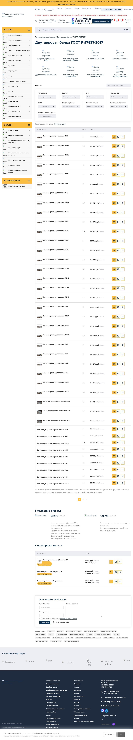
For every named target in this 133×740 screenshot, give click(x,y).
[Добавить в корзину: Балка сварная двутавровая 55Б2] (114, 364)
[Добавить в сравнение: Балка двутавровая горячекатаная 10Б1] (118, 429)
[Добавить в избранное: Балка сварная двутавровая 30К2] (123, 156)
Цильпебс (69, 638)
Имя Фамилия (44, 604)
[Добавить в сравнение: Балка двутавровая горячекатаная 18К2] (118, 436)
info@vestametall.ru (82, 23)
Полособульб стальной (103, 634)
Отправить (45, 622)
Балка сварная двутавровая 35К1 (55, 193)
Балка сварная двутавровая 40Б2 (56, 269)
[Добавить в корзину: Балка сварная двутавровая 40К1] (114, 250)
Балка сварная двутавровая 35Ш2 (56, 231)
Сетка (48, 715)
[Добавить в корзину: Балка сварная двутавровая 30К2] (114, 156)
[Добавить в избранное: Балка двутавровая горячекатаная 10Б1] (123, 429)
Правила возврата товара (84, 721)
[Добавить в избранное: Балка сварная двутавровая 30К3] (123, 165)
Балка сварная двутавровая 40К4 (56, 297)
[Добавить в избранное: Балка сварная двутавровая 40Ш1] (123, 260)
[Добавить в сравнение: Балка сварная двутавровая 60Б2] (118, 383)
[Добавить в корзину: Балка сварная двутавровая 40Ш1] (114, 260)
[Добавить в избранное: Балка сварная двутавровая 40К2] (123, 279)
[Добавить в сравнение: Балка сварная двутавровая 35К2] (118, 222)
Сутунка (89, 634)
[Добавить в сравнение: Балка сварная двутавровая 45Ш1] (118, 317)
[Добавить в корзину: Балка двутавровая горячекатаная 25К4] (114, 469)
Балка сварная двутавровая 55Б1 (55, 354)
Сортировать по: (41, 124)
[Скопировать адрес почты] (91, 23)
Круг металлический (91, 631)
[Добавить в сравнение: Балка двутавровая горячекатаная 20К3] (118, 449)
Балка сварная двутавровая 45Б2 (56, 325)
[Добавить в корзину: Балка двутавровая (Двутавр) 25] (111, 572)
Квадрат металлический (108, 631)
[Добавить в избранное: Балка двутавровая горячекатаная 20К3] (123, 449)
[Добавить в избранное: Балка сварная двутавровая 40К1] (123, 250)
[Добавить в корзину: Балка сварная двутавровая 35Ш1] (114, 203)
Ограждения (51, 703)
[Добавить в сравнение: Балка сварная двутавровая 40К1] (118, 250)
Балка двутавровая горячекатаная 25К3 (52, 463)
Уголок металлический (73, 631)
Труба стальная (52, 687)
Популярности (60, 124)
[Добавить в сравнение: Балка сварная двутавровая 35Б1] (118, 184)
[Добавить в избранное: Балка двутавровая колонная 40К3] (123, 411)
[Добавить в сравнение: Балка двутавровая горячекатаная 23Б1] (118, 456)
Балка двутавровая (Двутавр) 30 (55, 560)
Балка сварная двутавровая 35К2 (55, 221)
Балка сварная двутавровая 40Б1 (55, 240)
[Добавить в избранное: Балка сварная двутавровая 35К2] (123, 222)
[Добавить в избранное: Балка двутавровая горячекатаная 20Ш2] (123, 442)
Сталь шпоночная (41, 641)
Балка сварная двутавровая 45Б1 (55, 306)
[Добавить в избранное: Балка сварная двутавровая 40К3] (123, 288)
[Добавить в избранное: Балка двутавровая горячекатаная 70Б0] (123, 483)
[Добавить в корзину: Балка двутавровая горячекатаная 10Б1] (114, 429)
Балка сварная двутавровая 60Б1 (55, 373)
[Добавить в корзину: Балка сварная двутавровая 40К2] (114, 279)
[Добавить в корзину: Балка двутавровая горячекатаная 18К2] (114, 436)
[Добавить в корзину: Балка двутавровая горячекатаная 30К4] (114, 476)
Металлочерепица (53, 718)
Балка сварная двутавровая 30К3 (56, 164)
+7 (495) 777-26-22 (83, 19)
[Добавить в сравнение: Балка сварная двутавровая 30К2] (118, 156)
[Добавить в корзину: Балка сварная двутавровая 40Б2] (114, 269)
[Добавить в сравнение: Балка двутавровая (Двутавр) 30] (116, 562)
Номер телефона (45, 612)
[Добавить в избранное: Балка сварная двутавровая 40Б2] (123, 269)
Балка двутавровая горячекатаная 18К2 (52, 436)
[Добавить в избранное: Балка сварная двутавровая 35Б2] (123, 212)
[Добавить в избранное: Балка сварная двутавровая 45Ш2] (123, 336)
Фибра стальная (122, 638)
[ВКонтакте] (102, 720)
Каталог (8, 30)
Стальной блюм (109, 638)
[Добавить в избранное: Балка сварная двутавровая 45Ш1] (123, 317)
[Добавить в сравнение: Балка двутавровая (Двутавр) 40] (116, 581)
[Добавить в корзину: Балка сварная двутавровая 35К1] (114, 193)
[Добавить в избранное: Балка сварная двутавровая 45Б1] (123, 307)
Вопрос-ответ (79, 696)
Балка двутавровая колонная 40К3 (56, 411)
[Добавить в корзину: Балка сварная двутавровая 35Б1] (114, 184)
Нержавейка (51, 712)
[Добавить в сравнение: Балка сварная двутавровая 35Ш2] (118, 231)
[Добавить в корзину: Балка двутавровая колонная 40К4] (114, 421)
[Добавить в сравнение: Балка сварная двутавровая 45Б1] (118, 307)
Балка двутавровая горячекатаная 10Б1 (52, 430)
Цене (51, 124)
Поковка (116, 634)
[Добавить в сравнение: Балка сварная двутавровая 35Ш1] (118, 203)
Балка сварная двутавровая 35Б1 (55, 183)
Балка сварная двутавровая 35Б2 (55, 212)
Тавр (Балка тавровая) (71, 641)
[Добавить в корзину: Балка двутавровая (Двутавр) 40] (111, 581)
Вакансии (77, 706)
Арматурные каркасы (43, 638)
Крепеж (49, 699)
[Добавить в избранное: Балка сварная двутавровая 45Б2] (123, 326)
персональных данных (68, 619)
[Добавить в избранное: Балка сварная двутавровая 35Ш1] (123, 203)
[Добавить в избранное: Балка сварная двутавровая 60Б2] (123, 383)
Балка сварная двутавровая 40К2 (56, 278)
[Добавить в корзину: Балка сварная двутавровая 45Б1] (114, 307)
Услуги (77, 8)
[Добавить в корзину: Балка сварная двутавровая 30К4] (114, 174)
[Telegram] (73, 22)
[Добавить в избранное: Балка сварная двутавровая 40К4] (123, 298)
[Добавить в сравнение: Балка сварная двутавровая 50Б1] (118, 345)
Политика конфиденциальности (15, 727)
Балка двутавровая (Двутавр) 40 (49, 581)
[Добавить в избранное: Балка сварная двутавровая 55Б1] (123, 354)
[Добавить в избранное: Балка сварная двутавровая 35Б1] (123, 184)
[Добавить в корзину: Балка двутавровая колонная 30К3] (114, 402)
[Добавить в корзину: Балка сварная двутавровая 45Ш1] (114, 317)
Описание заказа (72, 604)
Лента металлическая (77, 634)
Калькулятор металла (82, 709)
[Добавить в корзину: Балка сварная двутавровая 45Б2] (114, 326)
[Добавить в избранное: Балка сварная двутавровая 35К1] (123, 193)
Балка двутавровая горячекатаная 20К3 (52, 450)
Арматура (51, 631)
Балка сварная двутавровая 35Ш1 (56, 202)
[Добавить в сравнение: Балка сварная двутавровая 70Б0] (118, 392)
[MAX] (73, 19)
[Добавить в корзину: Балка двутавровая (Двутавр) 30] (111, 562)
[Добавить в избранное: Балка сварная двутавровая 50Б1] (123, 345)
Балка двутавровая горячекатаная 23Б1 (52, 457)
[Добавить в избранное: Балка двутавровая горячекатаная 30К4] (123, 476)
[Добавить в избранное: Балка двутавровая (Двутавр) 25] (120, 572)
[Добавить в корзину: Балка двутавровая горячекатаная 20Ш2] (114, 442)
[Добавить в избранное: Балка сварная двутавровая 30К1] (123, 137)
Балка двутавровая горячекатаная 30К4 (52, 477)
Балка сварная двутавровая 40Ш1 (56, 259)
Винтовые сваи (52, 727)
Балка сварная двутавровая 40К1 (55, 250)
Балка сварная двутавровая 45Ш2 (56, 335)
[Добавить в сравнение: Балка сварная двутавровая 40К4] (118, 298)
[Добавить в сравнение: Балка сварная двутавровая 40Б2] (118, 269)
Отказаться (110, 734)
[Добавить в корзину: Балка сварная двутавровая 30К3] (114, 165)
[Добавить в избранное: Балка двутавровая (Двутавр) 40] (120, 581)
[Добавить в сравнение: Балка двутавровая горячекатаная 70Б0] (118, 483)
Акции (76, 718)
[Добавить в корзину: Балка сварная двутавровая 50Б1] (114, 345)
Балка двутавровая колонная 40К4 (56, 420)
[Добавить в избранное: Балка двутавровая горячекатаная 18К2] (123, 436)
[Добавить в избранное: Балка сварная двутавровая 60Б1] (123, 373)
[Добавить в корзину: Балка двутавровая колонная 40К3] (114, 411)
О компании (48, 9)
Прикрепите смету (62, 622)
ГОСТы (76, 703)
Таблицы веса (79, 712)
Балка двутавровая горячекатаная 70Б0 (52, 484)
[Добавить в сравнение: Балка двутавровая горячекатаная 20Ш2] (118, 442)
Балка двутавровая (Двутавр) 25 (49, 572)
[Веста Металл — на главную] (14, 16)
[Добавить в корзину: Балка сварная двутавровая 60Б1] (114, 373)
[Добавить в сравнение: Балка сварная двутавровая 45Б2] (118, 326)
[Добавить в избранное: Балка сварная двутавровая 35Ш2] (123, 231)
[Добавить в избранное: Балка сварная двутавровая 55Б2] (123, 364)
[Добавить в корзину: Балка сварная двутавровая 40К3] (114, 288)
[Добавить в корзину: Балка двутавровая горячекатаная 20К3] (114, 449)
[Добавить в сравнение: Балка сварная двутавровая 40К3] (118, 288)
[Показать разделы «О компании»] (53, 9)
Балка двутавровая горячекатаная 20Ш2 (53, 443)
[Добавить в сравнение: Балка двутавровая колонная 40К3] (118, 411)
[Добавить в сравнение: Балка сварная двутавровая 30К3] (118, 165)
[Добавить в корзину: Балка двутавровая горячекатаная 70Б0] (114, 483)
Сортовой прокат (53, 681)
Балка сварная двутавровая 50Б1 (55, 344)
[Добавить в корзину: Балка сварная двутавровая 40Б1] (114, 241)
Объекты (77, 699)
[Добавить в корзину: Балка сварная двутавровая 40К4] (114, 298)
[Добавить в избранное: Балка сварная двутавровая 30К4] (123, 174)
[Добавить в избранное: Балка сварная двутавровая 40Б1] (123, 241)
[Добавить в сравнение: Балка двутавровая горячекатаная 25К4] (118, 469)
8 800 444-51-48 (82, 21)
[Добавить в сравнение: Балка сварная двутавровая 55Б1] (118, 354)
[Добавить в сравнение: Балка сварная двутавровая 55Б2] (118, 364)
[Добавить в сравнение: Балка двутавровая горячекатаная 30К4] (118, 476)
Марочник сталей (80, 715)
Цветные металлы (53, 693)
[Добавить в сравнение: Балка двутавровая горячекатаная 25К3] (118, 463)
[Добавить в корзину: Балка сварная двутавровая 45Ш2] (114, 336)
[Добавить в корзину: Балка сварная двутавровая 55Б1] (114, 354)
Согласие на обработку (51, 619)
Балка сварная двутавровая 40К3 (56, 287)
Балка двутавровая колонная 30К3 (56, 401)
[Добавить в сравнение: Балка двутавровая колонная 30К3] (118, 402)
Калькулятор (86, 8)
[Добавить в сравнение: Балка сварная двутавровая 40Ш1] (118, 260)
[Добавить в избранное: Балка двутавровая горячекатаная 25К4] (123, 469)
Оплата (59, 8)
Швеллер (60, 631)
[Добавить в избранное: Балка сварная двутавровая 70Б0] (123, 392)
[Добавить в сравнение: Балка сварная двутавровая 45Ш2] (118, 336)
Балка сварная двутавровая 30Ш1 (56, 145)
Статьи (76, 687)
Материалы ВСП (52, 724)
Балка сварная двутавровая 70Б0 (56, 392)
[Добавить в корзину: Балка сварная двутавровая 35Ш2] (114, 231)
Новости (77, 684)
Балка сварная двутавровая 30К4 (56, 174)
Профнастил (51, 721)
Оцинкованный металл (55, 709)
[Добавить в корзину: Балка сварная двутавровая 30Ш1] (114, 146)
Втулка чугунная (55, 641)
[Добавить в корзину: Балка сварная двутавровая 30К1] (114, 137)
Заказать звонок (101, 21)
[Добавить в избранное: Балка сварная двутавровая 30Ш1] (123, 146)
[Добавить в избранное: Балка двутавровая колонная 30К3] (123, 402)
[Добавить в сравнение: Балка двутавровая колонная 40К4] (118, 421)
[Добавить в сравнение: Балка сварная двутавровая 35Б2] (118, 212)
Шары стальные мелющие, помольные (88, 638)
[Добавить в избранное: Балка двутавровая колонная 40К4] (123, 421)
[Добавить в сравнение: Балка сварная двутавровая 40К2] (118, 279)
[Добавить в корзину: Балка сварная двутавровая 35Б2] (114, 212)
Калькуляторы (12, 181)
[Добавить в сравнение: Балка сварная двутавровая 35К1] (118, 193)
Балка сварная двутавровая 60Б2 (56, 382)
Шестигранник (41, 634)
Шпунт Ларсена (62, 634)
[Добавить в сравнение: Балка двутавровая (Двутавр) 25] (116, 572)
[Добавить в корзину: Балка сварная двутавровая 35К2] (114, 222)
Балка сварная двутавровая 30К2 (56, 155)
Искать (126, 30)
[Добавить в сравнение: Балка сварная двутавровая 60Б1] (118, 373)
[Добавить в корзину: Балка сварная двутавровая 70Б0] (114, 392)
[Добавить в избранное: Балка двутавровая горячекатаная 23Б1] (123, 456)
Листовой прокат (53, 684)
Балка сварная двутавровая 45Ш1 (56, 316)
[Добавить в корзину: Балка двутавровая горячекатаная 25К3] (114, 463)
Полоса (51, 634)
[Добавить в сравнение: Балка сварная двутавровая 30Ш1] (118, 146)
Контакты (97, 8)
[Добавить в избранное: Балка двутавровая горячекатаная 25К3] (123, 463)
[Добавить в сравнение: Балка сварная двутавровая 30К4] (118, 174)
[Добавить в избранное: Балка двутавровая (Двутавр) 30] (120, 562)
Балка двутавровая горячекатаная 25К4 (52, 470)
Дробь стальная (58, 638)
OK (121, 734)
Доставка (68, 8)
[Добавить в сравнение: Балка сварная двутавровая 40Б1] (118, 241)
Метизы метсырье (53, 696)
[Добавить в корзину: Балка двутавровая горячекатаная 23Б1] (114, 456)
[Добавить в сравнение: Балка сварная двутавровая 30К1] (118, 137)
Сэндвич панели (52, 706)
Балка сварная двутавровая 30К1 (55, 136)
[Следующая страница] (86, 499)
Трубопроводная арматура (56, 690)
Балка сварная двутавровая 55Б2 (55, 363)
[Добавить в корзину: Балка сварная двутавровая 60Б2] (114, 383)
